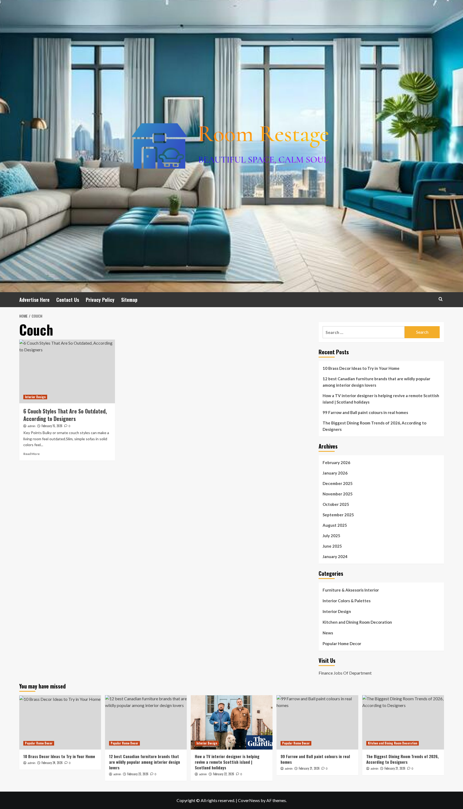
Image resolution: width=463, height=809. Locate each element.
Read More (31, 454)
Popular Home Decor (342, 643)
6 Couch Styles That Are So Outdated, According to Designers (65, 415)
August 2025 (335, 525)
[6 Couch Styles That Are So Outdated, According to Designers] (67, 371)
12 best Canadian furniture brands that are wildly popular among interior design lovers (376, 381)
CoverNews (249, 800)
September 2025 (338, 514)
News (328, 632)
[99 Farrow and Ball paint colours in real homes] (317, 722)
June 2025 (332, 546)
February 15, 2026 (52, 426)
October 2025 (336, 504)
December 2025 (338, 483)
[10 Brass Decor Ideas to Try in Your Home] (60, 722)
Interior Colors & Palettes (347, 600)
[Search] (440, 299)
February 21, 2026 (309, 768)
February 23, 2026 (137, 774)
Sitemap (129, 299)
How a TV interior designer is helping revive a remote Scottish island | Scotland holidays (381, 398)
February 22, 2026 (223, 774)
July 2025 (331, 535)
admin (31, 426)
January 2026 (335, 473)
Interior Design (35, 397)
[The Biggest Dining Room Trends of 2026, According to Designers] (403, 722)
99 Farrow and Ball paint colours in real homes (365, 412)
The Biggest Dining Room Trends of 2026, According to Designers (374, 426)
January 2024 (335, 556)
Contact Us (67, 299)
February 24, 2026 (52, 763)
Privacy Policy (100, 299)
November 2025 (338, 493)
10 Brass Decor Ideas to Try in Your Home (361, 368)
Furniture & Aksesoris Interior (351, 590)
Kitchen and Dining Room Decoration (357, 622)
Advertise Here (34, 299)
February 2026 (336, 462)
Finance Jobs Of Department (345, 672)
